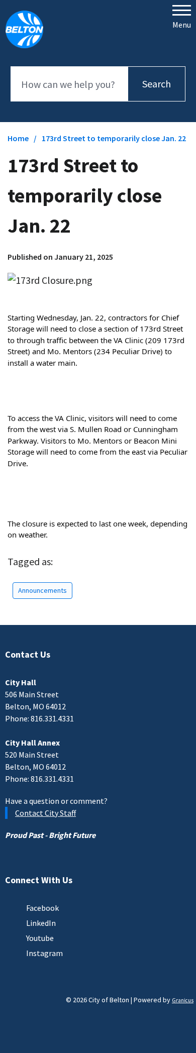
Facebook (42, 908)
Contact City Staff (45, 813)
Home (18, 138)
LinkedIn (41, 923)
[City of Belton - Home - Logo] (24, 29)
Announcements (42, 590)
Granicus (182, 1000)
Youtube (40, 938)
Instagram (44, 953)
